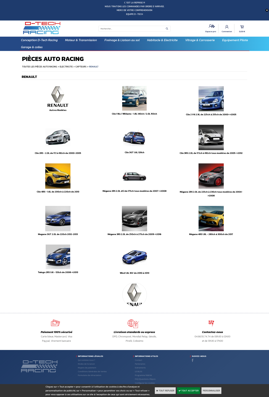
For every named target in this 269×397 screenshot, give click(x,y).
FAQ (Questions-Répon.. (145, 379)
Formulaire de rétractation (89, 375)
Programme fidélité (143, 375)
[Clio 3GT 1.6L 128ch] (134, 148)
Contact (138, 360)
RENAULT (93, 66)
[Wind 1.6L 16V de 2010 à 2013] (134, 269)
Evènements (140, 367)
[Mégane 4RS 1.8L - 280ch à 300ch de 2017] (211, 230)
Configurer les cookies (145, 383)
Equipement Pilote (235, 40)
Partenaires (140, 363)
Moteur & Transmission (81, 40)
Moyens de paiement (87, 367)
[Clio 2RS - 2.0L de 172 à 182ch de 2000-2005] (57, 149)
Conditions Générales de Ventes (92, 371)
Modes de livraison (86, 363)
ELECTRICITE (66, 66)
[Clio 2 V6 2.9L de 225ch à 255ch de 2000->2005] (211, 110)
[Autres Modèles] (57, 106)
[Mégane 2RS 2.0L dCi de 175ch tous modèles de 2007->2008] (134, 187)
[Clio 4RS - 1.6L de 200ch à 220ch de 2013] (57, 188)
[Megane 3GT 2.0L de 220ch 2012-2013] (57, 230)
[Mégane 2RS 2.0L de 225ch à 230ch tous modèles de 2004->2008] (211, 188)
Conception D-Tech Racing (39, 40)
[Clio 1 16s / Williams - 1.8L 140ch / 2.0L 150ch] (134, 109)
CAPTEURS (80, 66)
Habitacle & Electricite (162, 40)
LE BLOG (138, 371)
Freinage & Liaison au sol (122, 40)
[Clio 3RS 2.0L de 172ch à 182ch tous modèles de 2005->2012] (211, 149)
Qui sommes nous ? (86, 360)
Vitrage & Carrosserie (200, 40)
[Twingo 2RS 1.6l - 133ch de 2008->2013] (58, 268)
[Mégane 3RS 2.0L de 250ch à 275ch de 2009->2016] (134, 230)
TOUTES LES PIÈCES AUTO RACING (39, 66)
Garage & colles (32, 47)
